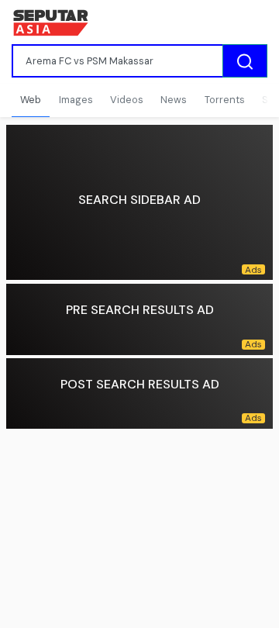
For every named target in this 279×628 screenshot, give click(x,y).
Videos (126, 99)
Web (30, 99)
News (173, 99)
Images (76, 99)
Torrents (225, 99)
